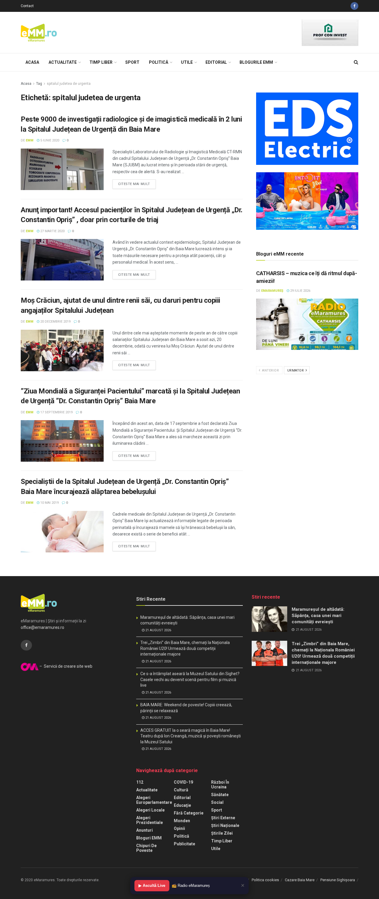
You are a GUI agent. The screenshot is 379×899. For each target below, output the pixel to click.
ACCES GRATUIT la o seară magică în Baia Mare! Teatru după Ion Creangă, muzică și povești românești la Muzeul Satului (190, 736)
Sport (132, 62)
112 (139, 782)
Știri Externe (223, 817)
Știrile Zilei (222, 833)
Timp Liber (101, 62)
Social (217, 802)
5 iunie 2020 (49, 140)
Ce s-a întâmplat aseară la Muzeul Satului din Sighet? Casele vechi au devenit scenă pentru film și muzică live (190, 679)
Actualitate (63, 62)
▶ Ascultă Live (152, 885)
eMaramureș (272, 291)
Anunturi (144, 830)
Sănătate (220, 794)
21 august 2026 (157, 630)
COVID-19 (183, 782)
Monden (182, 820)
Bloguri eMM (149, 838)
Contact (27, 6)
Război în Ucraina (220, 784)
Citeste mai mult (134, 184)
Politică (158, 62)
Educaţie (182, 805)
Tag (39, 84)
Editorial (216, 62)
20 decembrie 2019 (54, 321)
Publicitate (184, 843)
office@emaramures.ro (42, 627)
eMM (29, 140)
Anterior (270, 370)
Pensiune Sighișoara (337, 880)
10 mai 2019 (49, 503)
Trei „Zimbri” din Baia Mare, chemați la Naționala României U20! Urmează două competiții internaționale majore (185, 648)
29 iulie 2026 (299, 291)
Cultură (181, 790)
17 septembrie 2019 (56, 412)
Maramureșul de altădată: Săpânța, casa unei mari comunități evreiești (318, 615)
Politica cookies (265, 880)
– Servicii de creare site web (65, 666)
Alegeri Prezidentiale (149, 820)
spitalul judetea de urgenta (69, 84)
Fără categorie (188, 813)
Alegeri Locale (150, 810)
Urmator (296, 370)
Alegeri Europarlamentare (154, 800)
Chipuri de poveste (146, 848)
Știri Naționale (225, 825)
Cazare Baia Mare (299, 880)
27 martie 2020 (52, 231)
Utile (187, 62)
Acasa (32, 62)
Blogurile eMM (256, 62)
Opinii (179, 828)
